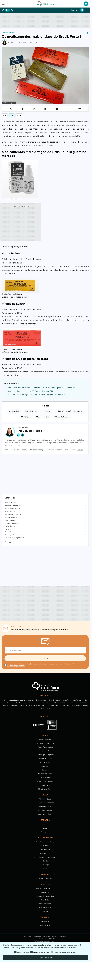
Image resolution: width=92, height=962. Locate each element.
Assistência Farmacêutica (45, 842)
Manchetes (26, 417)
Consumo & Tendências (45, 803)
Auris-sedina (14, 411)
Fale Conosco (45, 925)
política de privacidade (69, 948)
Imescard (46, 411)
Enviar (45, 658)
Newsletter (45, 900)
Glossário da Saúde (45, 789)
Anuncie (53, 941)
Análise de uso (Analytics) (41, 952)
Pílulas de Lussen (61, 417)
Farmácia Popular (45, 853)
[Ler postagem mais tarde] (87, 32)
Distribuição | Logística (13, 514)
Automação (45, 846)
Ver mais (8, 542)
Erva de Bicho (31, 411)
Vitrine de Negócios (45, 810)
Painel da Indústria (45, 814)
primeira (32, 142)
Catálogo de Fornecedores (45, 896)
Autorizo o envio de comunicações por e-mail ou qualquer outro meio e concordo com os (43, 665)
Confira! (80, 450)
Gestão (45, 861)
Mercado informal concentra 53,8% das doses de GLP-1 (31, 391)
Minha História (10, 526)
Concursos (45, 832)
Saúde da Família (45, 879)
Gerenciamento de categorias (45, 857)
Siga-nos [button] (74, 10)
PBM (45, 869)
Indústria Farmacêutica (13, 506)
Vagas (45, 828)
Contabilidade (45, 849)
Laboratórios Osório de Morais (69, 411)
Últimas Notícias (10, 503)
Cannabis (8, 532)
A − (11, 115)
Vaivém (45, 824)
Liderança (45, 865)
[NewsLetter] (86, 3)
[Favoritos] (82, 10)
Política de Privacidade (42, 941)
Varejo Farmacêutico (12, 509)
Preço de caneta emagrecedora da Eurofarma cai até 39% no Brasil (36, 395)
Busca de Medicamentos (45, 888)
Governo (45, 785)
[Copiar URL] (79, 109)
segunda (45, 142)
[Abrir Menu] (10, 4)
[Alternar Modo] (18, 115)
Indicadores (45, 892)
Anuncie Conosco (45, 904)
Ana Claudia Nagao (18, 42)
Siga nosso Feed (45, 908)
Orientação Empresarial (13, 535)
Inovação (8, 529)
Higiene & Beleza (11, 517)
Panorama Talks (45, 807)
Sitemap (45, 911)
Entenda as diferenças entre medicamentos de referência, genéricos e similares (41, 387)
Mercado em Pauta (12, 523)
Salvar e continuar (45, 958)
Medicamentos (9, 32)
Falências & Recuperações (14, 538)
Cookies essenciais (23, 952)
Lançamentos (10, 520)
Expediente (45, 921)
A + (4, 115)
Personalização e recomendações (65, 952)
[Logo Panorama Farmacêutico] (45, 3)
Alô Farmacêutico (45, 799)
